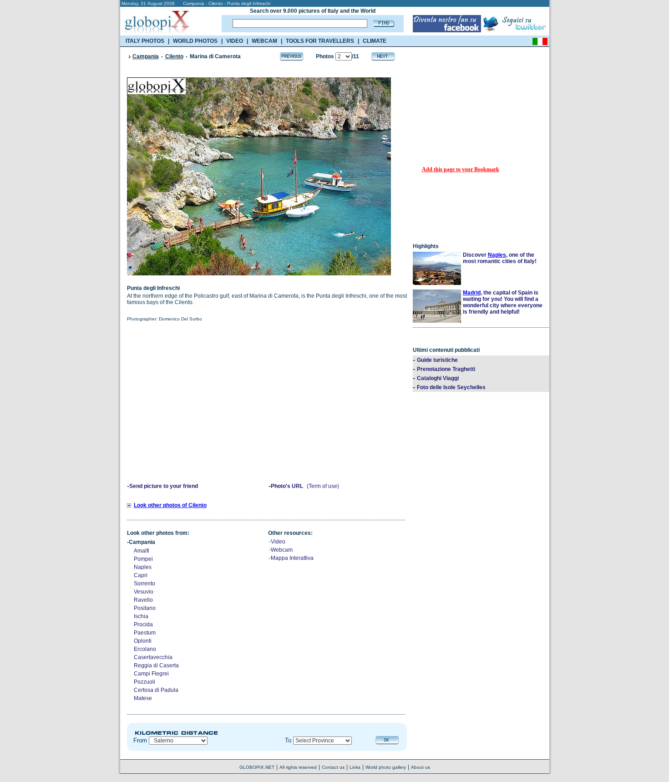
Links (355, 767)
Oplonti (143, 641)
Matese (143, 698)
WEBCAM (264, 41)
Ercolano (145, 649)
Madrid (472, 292)
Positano (145, 608)
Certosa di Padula (156, 690)
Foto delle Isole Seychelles (451, 387)
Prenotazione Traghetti (446, 369)
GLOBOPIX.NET (256, 767)
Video (278, 541)
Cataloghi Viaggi (438, 378)
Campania (145, 56)
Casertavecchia (153, 657)
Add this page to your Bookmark (460, 169)
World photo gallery (385, 767)
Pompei (143, 559)
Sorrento (144, 583)
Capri (140, 575)
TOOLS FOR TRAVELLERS (320, 41)
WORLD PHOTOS (195, 41)
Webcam (282, 550)
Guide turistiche (437, 360)
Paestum (145, 633)
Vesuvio (143, 592)
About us (420, 767)
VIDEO (234, 41)
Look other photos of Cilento (170, 505)
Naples (143, 567)
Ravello (143, 600)
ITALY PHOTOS (145, 41)
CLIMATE (374, 41)
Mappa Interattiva (292, 558)
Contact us (333, 767)
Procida (143, 624)
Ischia (141, 616)
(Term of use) (323, 486)
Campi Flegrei (151, 673)
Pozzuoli (144, 682)
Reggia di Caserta (156, 665)
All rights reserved (298, 767)
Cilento (174, 56)
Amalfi (141, 551)
